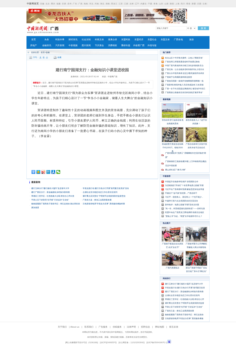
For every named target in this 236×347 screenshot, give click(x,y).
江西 (126, 4)
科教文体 (99, 39)
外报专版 (152, 45)
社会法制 (86, 39)
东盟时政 (125, 39)
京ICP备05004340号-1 (157, 342)
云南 (205, 4)
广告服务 (103, 327)
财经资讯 (73, 39)
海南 (86, 4)
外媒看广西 (138, 45)
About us (74, 327)
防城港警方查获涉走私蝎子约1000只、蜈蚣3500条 (172, 147)
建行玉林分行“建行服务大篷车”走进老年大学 (50, 188)
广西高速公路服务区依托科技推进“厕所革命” (184, 92)
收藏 (59, 57)
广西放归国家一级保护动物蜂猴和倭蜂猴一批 (184, 81)
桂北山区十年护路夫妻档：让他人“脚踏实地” (184, 58)
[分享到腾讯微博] (48, 172)
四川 (183, 4)
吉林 (132, 4)
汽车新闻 (59, 45)
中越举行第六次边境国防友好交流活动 (181, 201)
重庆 (53, 4)
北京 (48, 4)
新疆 (194, 4)
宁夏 (150, 4)
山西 (166, 4)
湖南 (108, 4)
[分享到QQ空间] (38, 172)
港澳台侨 (112, 39)
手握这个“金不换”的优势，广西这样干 (181, 193)
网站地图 (159, 327)
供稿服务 (117, 327)
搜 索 (203, 28)
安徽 (42, 4)
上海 (177, 4)
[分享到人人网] (53, 172)
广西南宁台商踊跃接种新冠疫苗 (178, 77)
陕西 (172, 4)
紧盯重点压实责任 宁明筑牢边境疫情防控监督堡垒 (104, 196)
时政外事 (59, 39)
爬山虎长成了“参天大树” (175, 170)
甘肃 (64, 4)
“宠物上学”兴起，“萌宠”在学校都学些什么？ (183, 216)
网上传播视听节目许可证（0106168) (81, 342)
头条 (46, 39)
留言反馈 (173, 327)
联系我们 (88, 327)
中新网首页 (33, 3)
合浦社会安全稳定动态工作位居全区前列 (100, 192)
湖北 (102, 4)
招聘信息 (145, 327)
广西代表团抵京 (172, 268)
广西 (80, 4)
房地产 (33, 45)
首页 (33, 39)
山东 (161, 4)
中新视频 (73, 45)
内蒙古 (143, 4)
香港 (188, 4)
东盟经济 (138, 39)
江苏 (121, 4)
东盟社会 (152, 39)
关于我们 (62, 327)
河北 (91, 4)
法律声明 (131, 327)
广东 (75, 4)
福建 (59, 4)
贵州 (69, 4)
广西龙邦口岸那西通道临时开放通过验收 (182, 62)
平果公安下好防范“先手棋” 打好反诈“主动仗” (50, 200)
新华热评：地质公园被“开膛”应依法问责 (182, 205)
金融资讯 (46, 45)
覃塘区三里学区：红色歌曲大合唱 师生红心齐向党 (52, 196)
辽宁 (137, 4)
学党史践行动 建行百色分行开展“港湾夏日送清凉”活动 (106, 188)
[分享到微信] (58, 172)
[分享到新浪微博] (43, 172)
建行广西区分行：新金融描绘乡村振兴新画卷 (50, 192)
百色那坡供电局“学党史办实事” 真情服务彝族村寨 (104, 204)
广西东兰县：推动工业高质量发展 (97, 200)
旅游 (191, 39)
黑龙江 (114, 4)
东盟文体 (165, 39)
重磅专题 (125, 45)
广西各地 (178, 39)
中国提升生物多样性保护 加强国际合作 (181, 181)
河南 (97, 4)
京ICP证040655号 (108, 342)
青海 (155, 4)
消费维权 (112, 45)
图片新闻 (86, 45)
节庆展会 (99, 45)
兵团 (199, 4)
